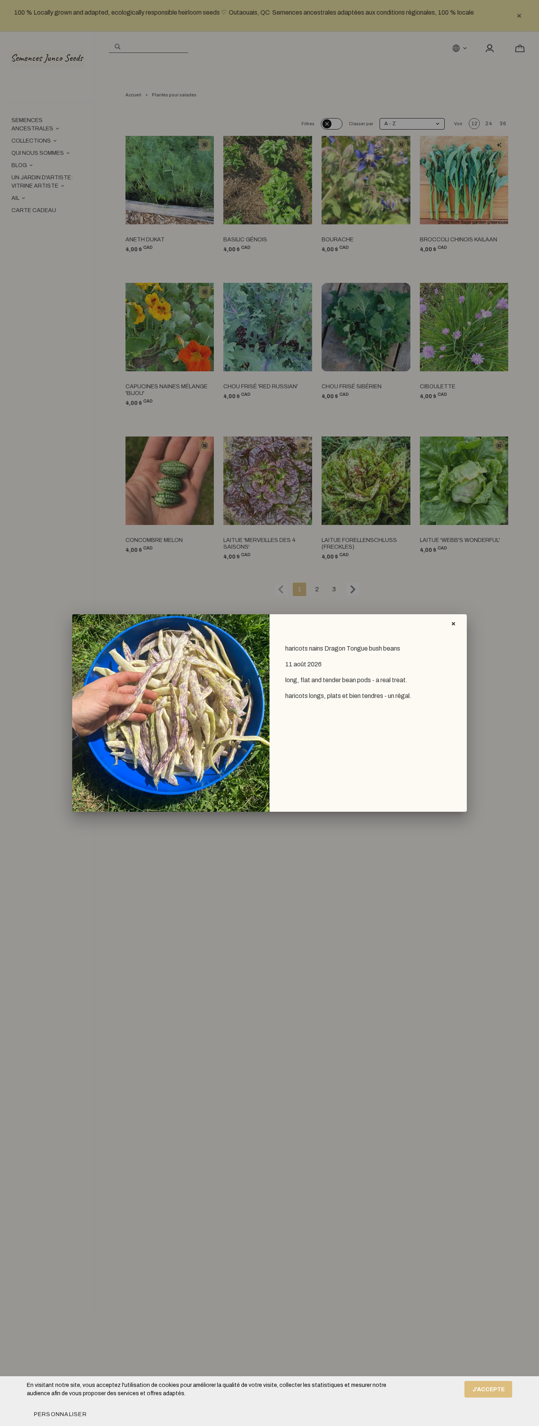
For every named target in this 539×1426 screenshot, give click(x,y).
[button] (60, 1414)
